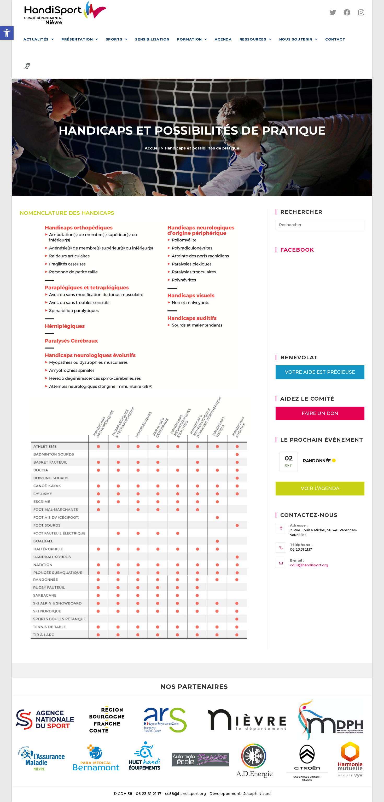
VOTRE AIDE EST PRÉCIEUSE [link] (320, 372)
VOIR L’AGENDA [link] (320, 488)
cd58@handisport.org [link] (309, 565)
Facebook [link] (297, 250)
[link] (7, 33)
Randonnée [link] (317, 460)
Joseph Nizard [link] (257, 793)
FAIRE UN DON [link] (320, 413)
